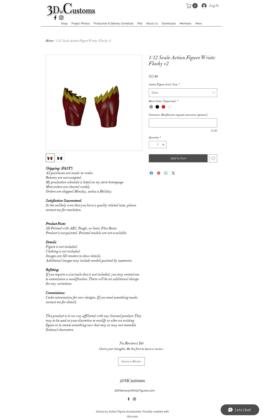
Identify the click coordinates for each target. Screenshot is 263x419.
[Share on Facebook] (151, 173)
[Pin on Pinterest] (158, 173)
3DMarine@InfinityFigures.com (134, 390)
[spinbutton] (157, 144)
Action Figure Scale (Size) (164, 84)
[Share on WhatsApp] (166, 173)
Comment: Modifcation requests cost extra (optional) (178, 114)
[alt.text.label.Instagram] (61, 18)
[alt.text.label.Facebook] (55, 18)
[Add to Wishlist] (213, 158)
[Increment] (163, 144)
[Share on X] (173, 173)
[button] (192, 5)
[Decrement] (151, 144)
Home (50, 41)
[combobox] (183, 92)
